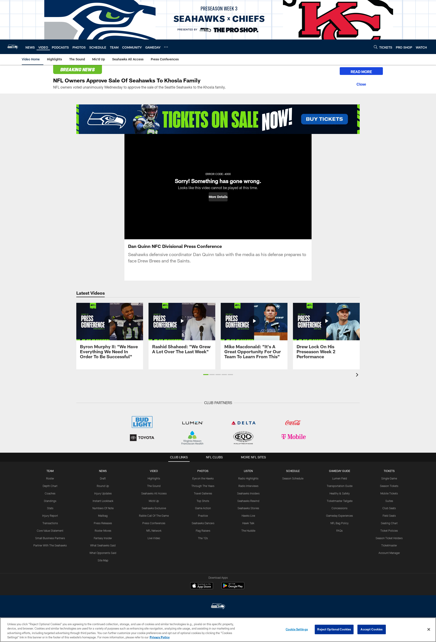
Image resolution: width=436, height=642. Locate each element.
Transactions (50, 523)
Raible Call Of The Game (154, 515)
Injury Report (50, 515)
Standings (50, 500)
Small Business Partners (50, 538)
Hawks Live (248, 515)
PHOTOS (202, 470)
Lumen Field (339, 478)
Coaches (50, 493)
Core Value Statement (50, 530)
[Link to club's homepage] (12, 46)
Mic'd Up (154, 500)
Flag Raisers (203, 530)
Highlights (154, 478)
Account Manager (389, 552)
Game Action (203, 508)
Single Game (389, 478)
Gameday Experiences (339, 515)
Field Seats (389, 515)
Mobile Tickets (389, 493)
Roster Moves (103, 530)
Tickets (389, 470)
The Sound (154, 485)
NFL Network (153, 530)
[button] (218, 196)
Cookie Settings (297, 629)
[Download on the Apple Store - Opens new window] (201, 586)
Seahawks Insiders (248, 493)
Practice (203, 515)
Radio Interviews (248, 485)
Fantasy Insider (103, 538)
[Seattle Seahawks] (218, 607)
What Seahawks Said (103, 545)
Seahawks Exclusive (154, 508)
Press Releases (103, 523)
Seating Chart (389, 523)
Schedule (293, 470)
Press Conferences (153, 523)
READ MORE (361, 71)
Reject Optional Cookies (334, 629)
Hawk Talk (248, 523)
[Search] (375, 47)
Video (154, 470)
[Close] (361, 83)
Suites (389, 500)
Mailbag (103, 515)
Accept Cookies (372, 629)
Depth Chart (50, 485)
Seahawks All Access (154, 493)
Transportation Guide (339, 485)
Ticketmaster (389, 545)
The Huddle (248, 530)
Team (50, 470)
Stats (50, 508)
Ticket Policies (389, 530)
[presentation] (358, 375)
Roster (50, 478)
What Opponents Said (102, 552)
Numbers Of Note (103, 508)
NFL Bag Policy (339, 523)
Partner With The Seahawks (50, 545)
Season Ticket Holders (389, 538)
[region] (218, 629)
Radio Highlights (248, 478)
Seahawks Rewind (248, 500)
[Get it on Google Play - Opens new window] (232, 587)
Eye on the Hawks (203, 478)
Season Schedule (292, 478)
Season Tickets (389, 485)
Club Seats (389, 508)
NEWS (103, 470)
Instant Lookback (103, 500)
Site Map (103, 560)
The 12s (203, 538)
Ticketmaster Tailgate (339, 500)
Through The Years (202, 485)
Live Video (154, 538)
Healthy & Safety (339, 493)
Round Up (103, 485)
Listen (248, 470)
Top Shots (203, 500)
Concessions (339, 508)
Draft (103, 478)
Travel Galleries (203, 493)
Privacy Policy (160, 637)
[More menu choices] (166, 47)
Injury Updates (103, 493)
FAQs (339, 530)
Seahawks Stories (248, 508)
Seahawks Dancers (203, 523)
